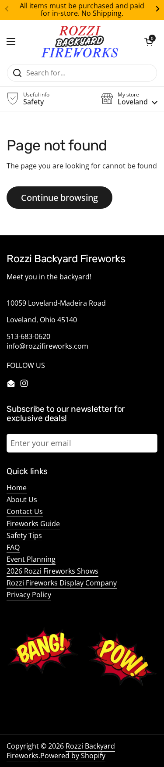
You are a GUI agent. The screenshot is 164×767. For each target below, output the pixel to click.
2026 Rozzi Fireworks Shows (52, 571)
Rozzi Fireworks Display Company (62, 583)
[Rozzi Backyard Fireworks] (79, 41)
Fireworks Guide (33, 523)
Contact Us (25, 511)
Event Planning (31, 559)
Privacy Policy (29, 594)
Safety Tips (24, 535)
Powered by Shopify (72, 755)
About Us (22, 499)
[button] (148, 41)
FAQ (13, 547)
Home (17, 487)
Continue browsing (59, 197)
